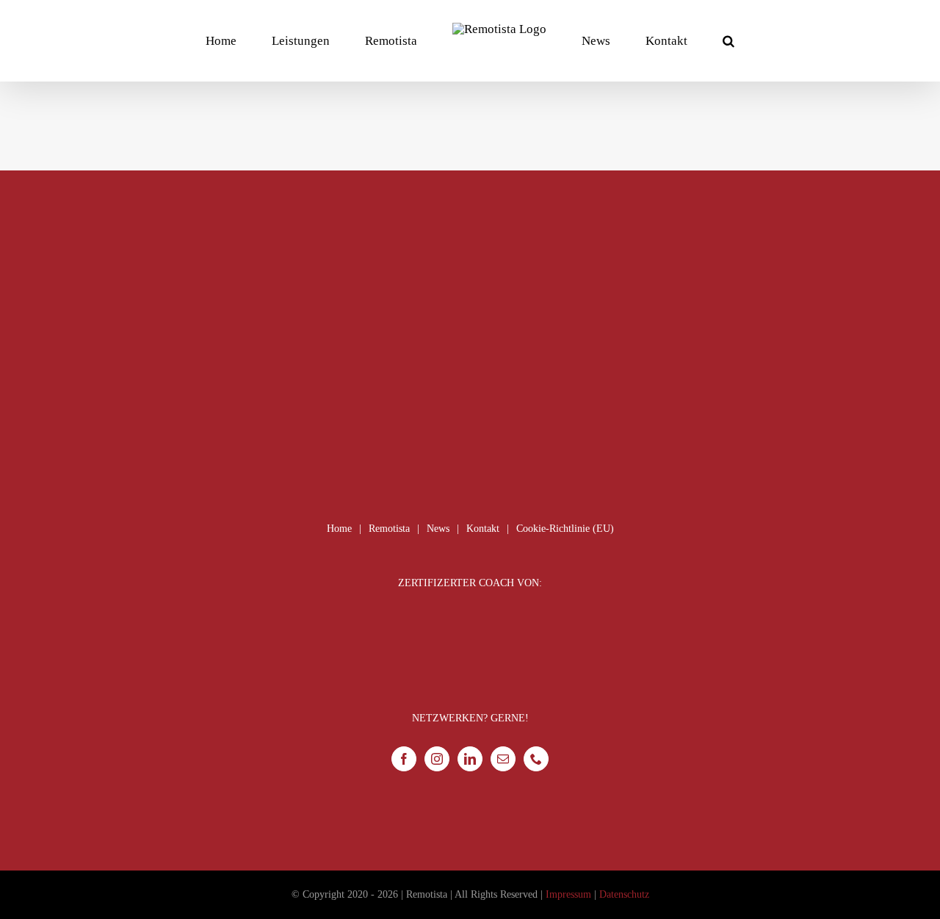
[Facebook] (403, 758)
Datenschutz (624, 894)
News (438, 528)
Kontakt (482, 528)
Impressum (568, 894)
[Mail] (503, 758)
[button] (669, 40)
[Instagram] (436, 758)
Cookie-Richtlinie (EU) (565, 528)
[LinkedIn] (470, 758)
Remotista (389, 528)
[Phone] (536, 758)
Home (339, 528)
